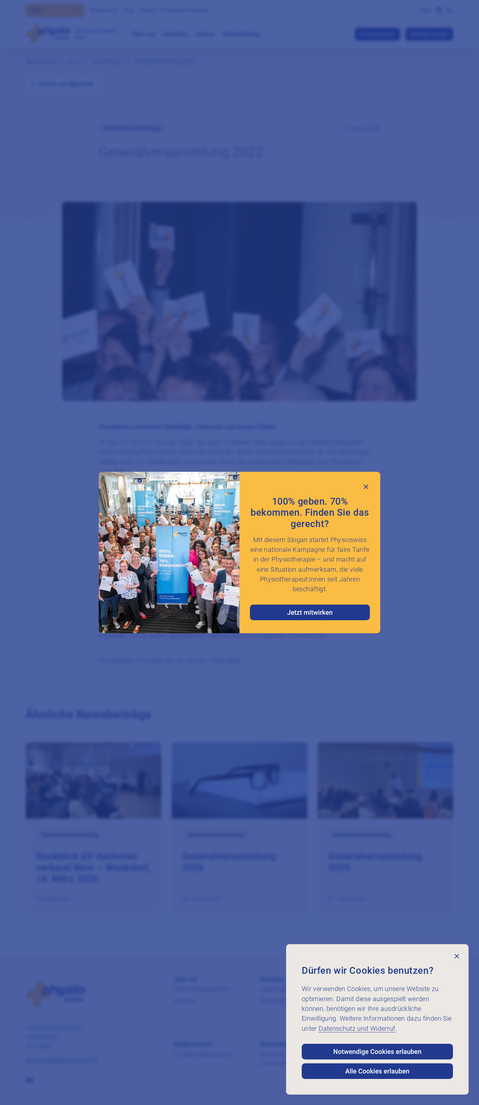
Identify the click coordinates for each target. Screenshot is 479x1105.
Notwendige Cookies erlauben (377, 1052)
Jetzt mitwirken (310, 612)
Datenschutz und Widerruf (357, 1028)
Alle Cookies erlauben (377, 1071)
